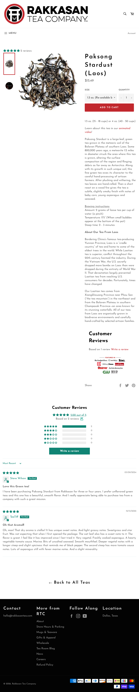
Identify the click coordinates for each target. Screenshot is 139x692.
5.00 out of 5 (78, 415)
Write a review (119, 349)
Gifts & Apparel (46, 637)
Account (132, 33)
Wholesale (42, 643)
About (40, 621)
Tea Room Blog (45, 648)
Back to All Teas (71, 583)
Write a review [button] (69, 451)
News (39, 654)
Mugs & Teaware (46, 632)
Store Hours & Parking (50, 626)
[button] (12, 51)
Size (87, 90)
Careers (41, 659)
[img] (11, 473)
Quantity (124, 90)
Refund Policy (44, 664)
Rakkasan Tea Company (24, 684)
